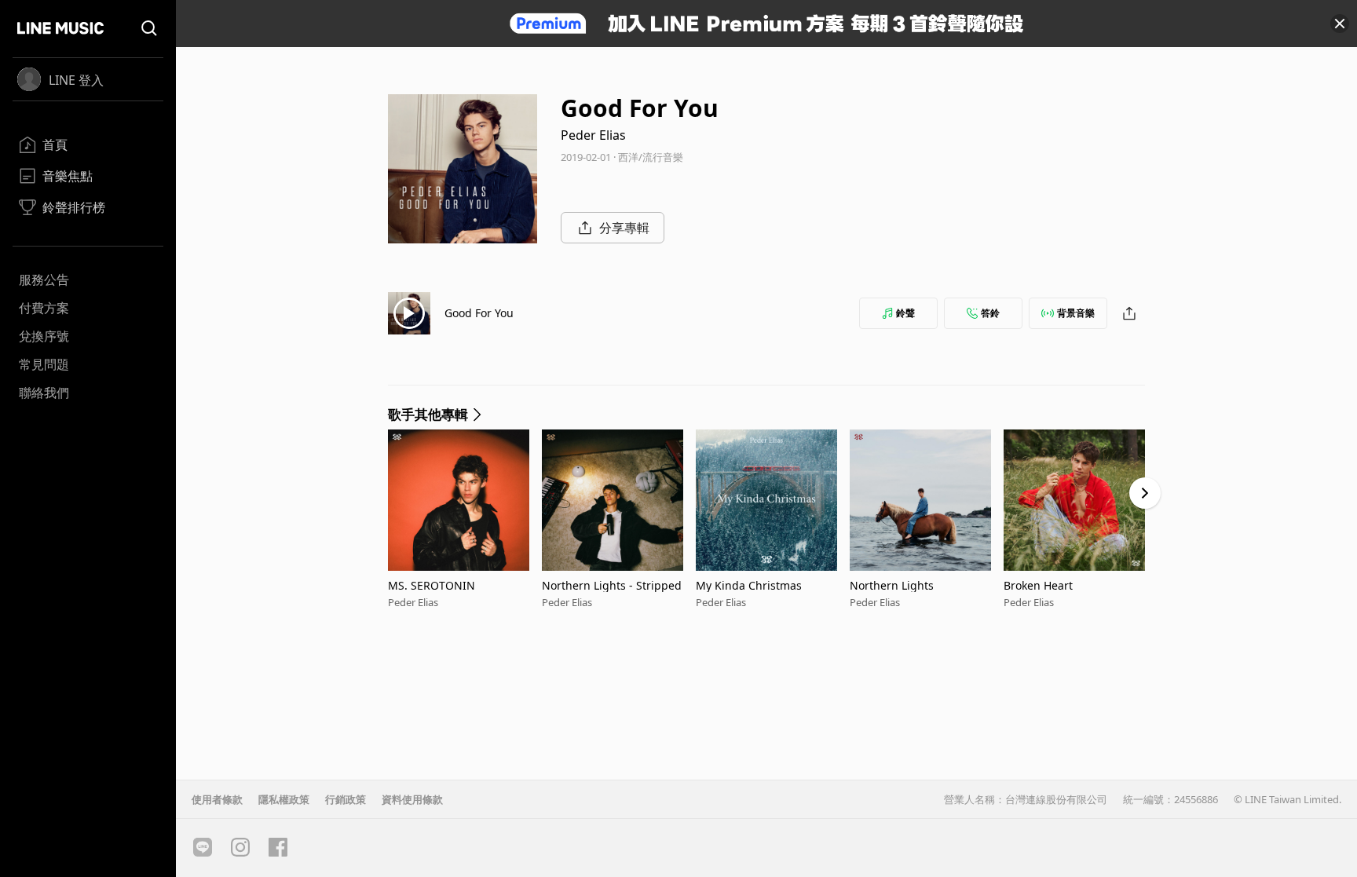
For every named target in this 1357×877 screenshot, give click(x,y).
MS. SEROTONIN (431, 585)
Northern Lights (892, 585)
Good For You (479, 312)
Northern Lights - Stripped (612, 585)
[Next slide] (1145, 493)
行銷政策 (345, 799)
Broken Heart (1038, 585)
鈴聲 (905, 313)
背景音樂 (1076, 313)
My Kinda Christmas (749, 585)
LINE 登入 (76, 80)
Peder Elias (593, 135)
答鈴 (990, 313)
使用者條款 (217, 799)
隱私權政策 (283, 799)
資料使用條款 (412, 799)
